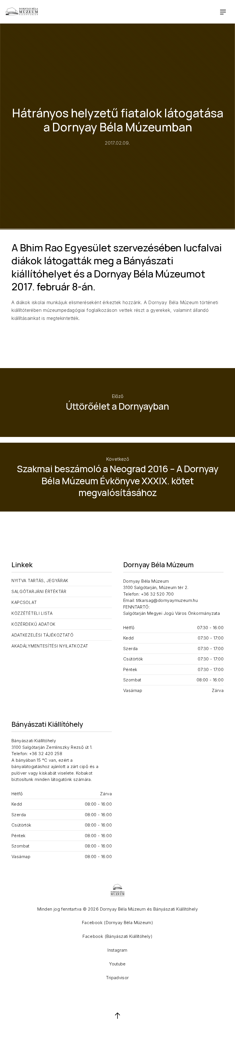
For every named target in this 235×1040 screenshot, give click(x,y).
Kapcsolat (24, 602)
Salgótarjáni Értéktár (38, 591)
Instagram (117, 950)
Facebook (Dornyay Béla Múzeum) (117, 922)
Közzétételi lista (32, 613)
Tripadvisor (117, 977)
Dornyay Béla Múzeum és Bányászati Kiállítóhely (149, 909)
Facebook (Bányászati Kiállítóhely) (117, 936)
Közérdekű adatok (33, 624)
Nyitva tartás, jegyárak (39, 580)
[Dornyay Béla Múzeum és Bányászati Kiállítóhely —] (22, 12)
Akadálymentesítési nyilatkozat (49, 646)
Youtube (117, 964)
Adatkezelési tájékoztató (42, 635)
